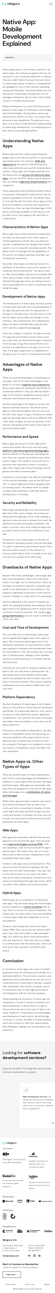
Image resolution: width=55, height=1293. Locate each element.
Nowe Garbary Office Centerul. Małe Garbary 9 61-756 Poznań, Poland (13, 1248)
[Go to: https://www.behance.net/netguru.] (29, 1256)
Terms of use (29, 1284)
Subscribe (10, 1274)
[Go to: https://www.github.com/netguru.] (34, 1256)
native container (33, 906)
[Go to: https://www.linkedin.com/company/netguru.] (39, 1256)
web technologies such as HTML (25, 844)
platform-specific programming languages (26, 450)
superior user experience (36, 384)
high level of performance (33, 181)
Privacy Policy (11, 1284)
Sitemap (47, 1284)
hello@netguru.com (11, 1256)
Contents (9, 58)
